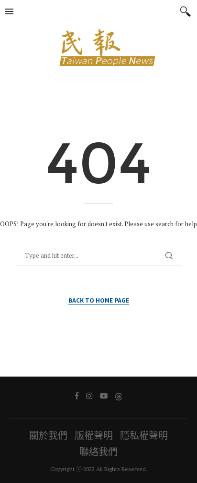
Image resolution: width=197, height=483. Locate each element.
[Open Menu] (9, 11)
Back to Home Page (98, 300)
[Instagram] (89, 395)
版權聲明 (94, 435)
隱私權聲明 (144, 435)
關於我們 (48, 435)
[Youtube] (104, 395)
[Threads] (118, 395)
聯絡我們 (98, 451)
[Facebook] (77, 395)
